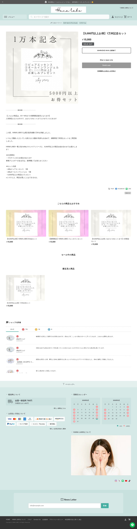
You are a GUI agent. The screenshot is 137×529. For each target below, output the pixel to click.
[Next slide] (131, 262)
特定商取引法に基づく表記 (73, 519)
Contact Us (37, 519)
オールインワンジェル (70, 23)
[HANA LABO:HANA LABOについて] (101, 455)
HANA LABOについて (126, 8)
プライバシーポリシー (56, 519)
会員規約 (45, 519)
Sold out (106, 65)
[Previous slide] (6, 262)
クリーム (83, 23)
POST (112, 188)
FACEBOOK (121, 188)
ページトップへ (68, 384)
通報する (128, 193)
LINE (129, 188)
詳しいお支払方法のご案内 (58, 429)
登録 (105, 505)
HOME (8, 519)
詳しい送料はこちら (60, 408)
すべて (12, 329)
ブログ (30, 519)
